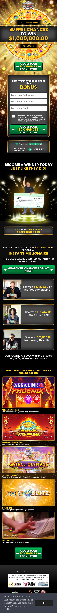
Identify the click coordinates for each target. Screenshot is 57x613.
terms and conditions (30, 117)
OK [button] (44, 603)
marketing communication (29, 121)
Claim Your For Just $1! (28, 129)
